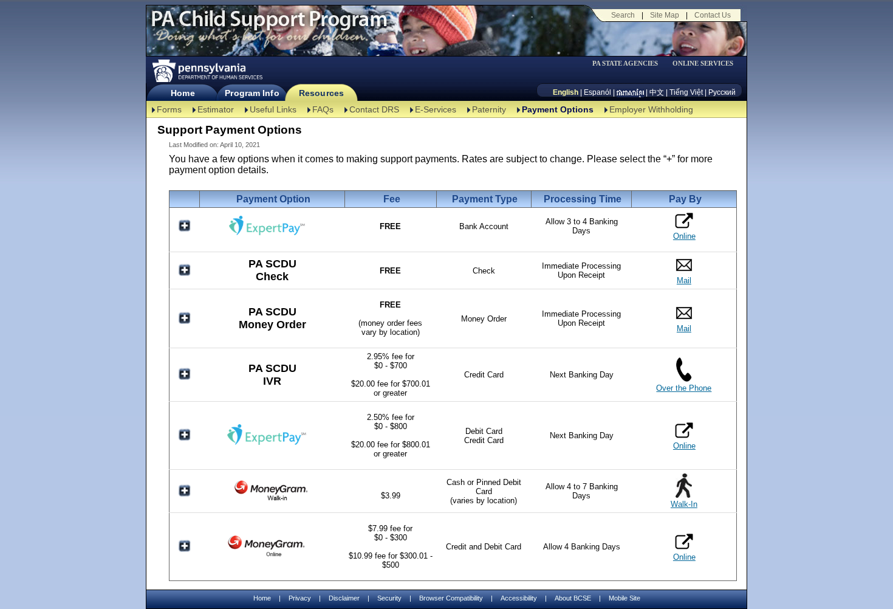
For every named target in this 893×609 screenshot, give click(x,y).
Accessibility (519, 598)
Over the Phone (683, 388)
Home (182, 93)
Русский (722, 92)
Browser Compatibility (451, 598)
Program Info (252, 93)
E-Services (435, 109)
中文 (656, 92)
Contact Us (712, 15)
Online (684, 236)
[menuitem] (629, 63)
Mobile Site (624, 598)
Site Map (664, 15)
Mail (684, 280)
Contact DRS (374, 109)
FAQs (323, 109)
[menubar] (629, 63)
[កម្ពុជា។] (630, 92)
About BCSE (573, 598)
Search (623, 15)
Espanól (597, 92)
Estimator (215, 109)
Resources (321, 93)
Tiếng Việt (686, 92)
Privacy (300, 598)
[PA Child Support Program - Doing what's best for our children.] (269, 26)
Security (389, 598)
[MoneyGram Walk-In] (272, 499)
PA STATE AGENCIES (625, 63)
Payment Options (558, 109)
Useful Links (273, 109)
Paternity (489, 109)
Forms (169, 109)
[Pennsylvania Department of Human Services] (206, 71)
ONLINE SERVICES (702, 63)
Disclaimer (344, 598)
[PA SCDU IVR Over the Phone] (684, 379)
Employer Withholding (651, 109)
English (565, 92)
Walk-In (684, 504)
